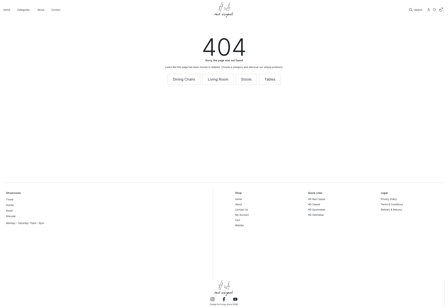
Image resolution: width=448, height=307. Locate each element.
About (238, 204)
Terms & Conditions (392, 204)
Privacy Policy (389, 199)
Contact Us (241, 209)
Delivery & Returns (391, 209)
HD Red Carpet (316, 199)
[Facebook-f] (224, 299)
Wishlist (239, 225)
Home (238, 199)
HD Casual (314, 204)
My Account (242, 214)
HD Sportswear (316, 209)
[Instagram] (212, 299)
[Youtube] (235, 299)
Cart (237, 220)
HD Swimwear (316, 214)
